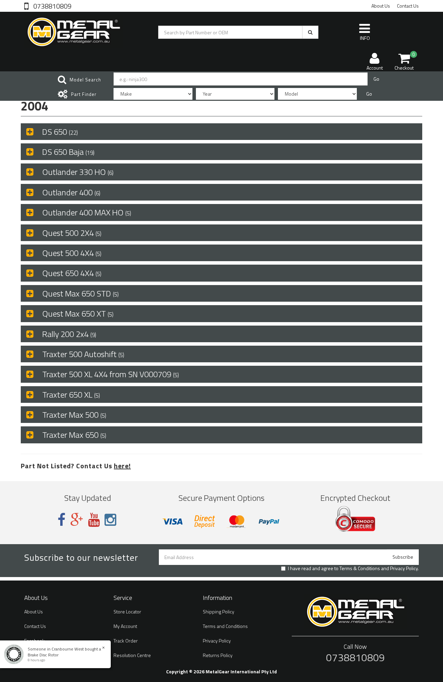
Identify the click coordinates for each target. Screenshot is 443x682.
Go (376, 78)
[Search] (310, 32)
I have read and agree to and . (353, 568)
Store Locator (127, 611)
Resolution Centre (132, 655)
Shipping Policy (218, 611)
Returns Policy (218, 655)
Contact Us (408, 5)
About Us (380, 5)
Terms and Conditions (225, 626)
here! (122, 465)
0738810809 (51, 5)
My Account (125, 626)
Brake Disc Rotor (43, 655)
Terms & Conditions (360, 568)
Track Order (126, 640)
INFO (365, 38)
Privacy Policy (404, 568)
